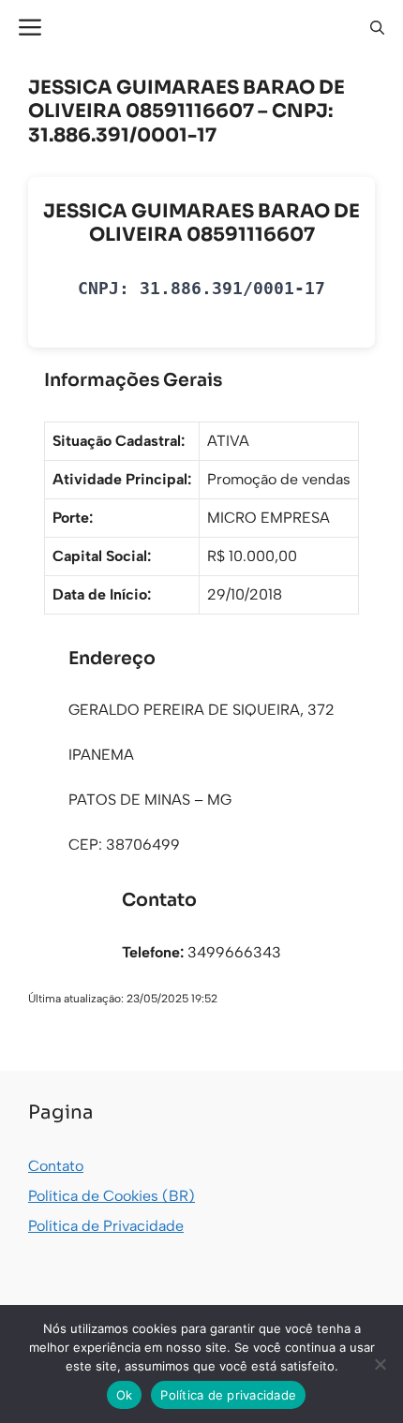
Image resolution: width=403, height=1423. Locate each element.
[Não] (379, 1364)
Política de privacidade (228, 1394)
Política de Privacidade (106, 1226)
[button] (377, 28)
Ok (124, 1394)
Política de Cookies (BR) (111, 1196)
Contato (55, 1166)
